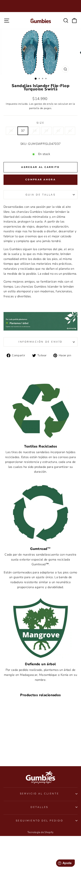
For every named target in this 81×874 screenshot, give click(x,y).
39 (46, 131)
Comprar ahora (40, 179)
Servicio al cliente (39, 793)
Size (40, 122)
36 (11, 131)
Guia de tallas (40, 194)
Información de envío (40, 341)
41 (70, 131)
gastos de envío (44, 104)
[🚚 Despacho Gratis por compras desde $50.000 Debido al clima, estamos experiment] (40, 6)
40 (58, 131)
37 (23, 131)
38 (35, 131)
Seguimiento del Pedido (39, 820)
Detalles (39, 807)
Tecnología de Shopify (40, 832)
